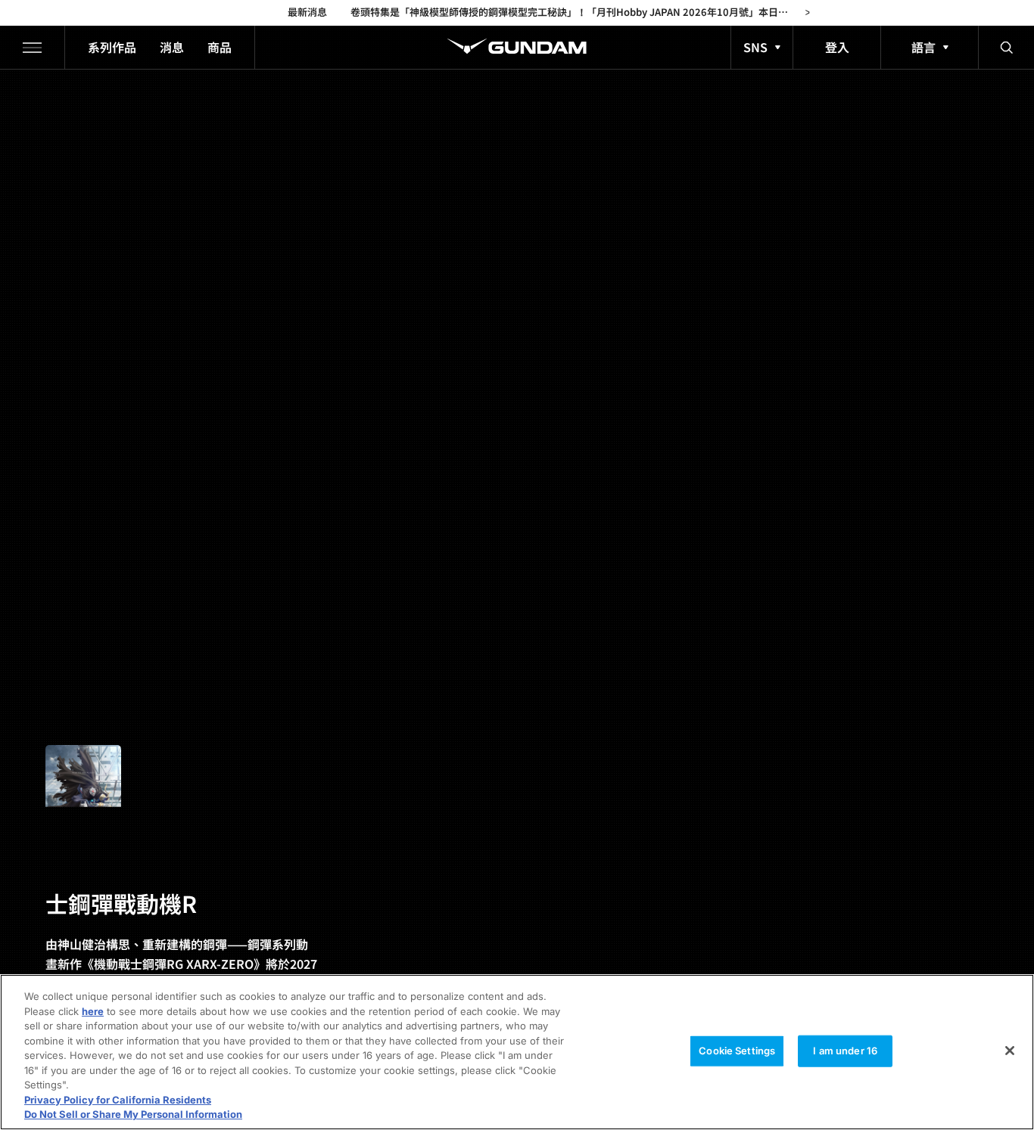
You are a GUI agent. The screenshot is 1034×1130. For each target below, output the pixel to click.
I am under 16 (845, 1051)
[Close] (1009, 1050)
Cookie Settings (737, 1051)
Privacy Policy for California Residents (117, 1100)
